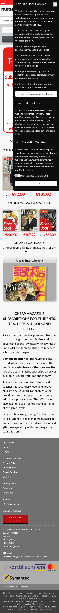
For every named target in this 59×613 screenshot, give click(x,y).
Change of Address (12, 510)
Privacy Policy (10, 463)
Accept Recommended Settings (36, 94)
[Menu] (3, 2)
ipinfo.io (24, 586)
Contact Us (8, 442)
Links (5, 447)
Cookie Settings (10, 472)
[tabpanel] (29, 279)
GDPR (6, 476)
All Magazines (10, 483)
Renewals (7, 499)
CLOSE (36, 183)
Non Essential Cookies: (34, 175)
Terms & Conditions (12, 458)
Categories (8, 488)
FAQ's (6, 451)
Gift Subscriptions (11, 504)
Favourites (8, 492)
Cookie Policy (9, 467)
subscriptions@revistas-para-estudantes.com (25, 556)
